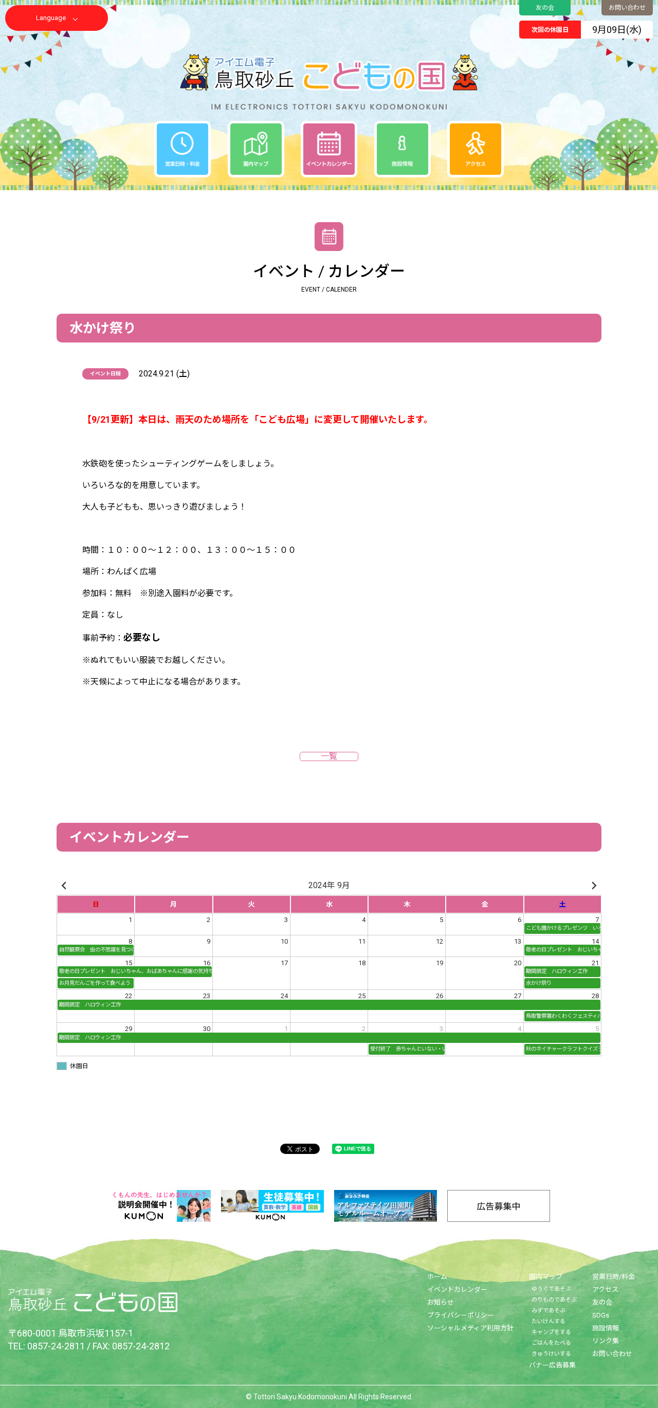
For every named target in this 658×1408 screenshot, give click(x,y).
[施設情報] (402, 149)
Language (51, 18)
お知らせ (440, 1302)
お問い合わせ (627, 7)
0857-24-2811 (56, 1346)
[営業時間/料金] (182, 149)
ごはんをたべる (551, 1343)
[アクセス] (475, 149)
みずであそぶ (548, 1310)
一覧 (329, 756)
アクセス (605, 1289)
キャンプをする (551, 1332)
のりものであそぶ (554, 1299)
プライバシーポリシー (460, 1315)
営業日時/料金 (613, 1276)
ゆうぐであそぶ (551, 1289)
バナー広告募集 (552, 1365)
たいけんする (548, 1321)
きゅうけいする (551, 1353)
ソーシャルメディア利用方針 (470, 1328)
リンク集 (605, 1341)
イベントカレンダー (457, 1289)
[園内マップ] (256, 149)
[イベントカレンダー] (329, 149)
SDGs (600, 1315)
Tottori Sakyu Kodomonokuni (300, 1397)
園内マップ (545, 1276)
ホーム (437, 1276)
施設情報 (605, 1328)
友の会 (545, 7)
